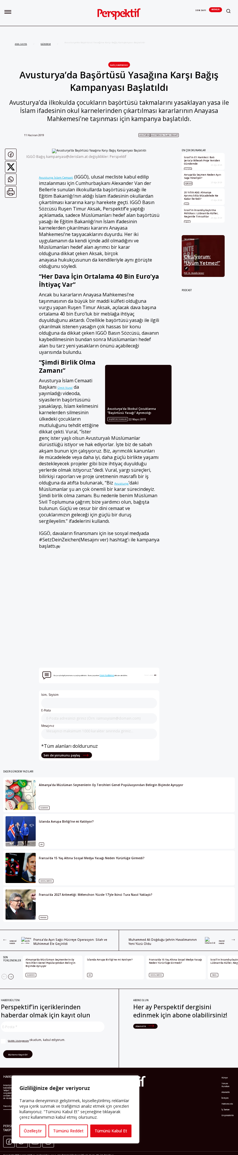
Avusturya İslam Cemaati (56, 177)
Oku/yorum (189, 239)
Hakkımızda (227, 1103)
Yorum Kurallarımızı (107, 675)
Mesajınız (47, 726)
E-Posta (46, 710)
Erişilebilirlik (227, 1115)
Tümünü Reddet (68, 1131)
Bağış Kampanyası (119, 65)
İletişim (224, 1097)
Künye (224, 1077)
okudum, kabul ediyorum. (36, 1040)
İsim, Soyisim (50, 695)
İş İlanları (225, 1109)
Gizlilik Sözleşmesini (18, 1040)
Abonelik (215, 9)
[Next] (11, 976)
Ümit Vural (65, 387)
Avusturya (144, 135)
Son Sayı (200, 10)
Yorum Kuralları (225, 1085)
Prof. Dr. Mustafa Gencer (194, 273)
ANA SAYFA (21, 43)
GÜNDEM (46, 43)
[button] (7, 12)
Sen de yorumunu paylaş (62, 755)
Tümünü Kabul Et (111, 1131)
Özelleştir (33, 1131)
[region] (75, 1109)
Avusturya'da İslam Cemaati (164, 135)
